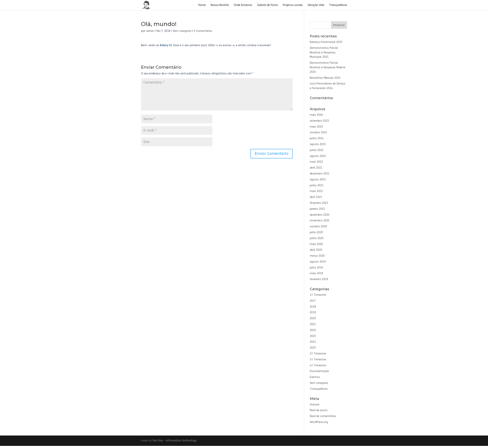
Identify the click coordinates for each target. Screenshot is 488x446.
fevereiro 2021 (319, 203)
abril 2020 (316, 250)
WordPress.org (319, 422)
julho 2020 (316, 232)
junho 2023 (316, 150)
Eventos (315, 377)
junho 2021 (316, 185)
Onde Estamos (243, 5)
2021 (313, 324)
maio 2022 (316, 161)
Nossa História (220, 5)
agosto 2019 (318, 261)
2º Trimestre (318, 353)
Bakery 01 (166, 45)
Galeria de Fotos (267, 5)
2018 (313, 306)
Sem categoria (182, 31)
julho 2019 (316, 267)
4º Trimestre (318, 365)
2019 (313, 312)
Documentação (319, 371)
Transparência (338, 5)
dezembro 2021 (319, 173)
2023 (313, 336)
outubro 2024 (318, 132)
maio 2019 (316, 273)
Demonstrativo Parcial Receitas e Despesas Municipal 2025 (324, 52)
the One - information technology (174, 440)
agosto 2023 (318, 144)
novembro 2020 (319, 220)
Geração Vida (316, 5)
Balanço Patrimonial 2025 (326, 42)
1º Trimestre (318, 295)
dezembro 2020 (319, 214)
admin (150, 31)
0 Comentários (203, 31)
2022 (313, 330)
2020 (313, 318)
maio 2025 (316, 126)
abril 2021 (316, 197)
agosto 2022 (318, 156)
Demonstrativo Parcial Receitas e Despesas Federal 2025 (327, 67)
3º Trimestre (318, 359)
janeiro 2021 (317, 209)
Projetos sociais (293, 5)
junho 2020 (316, 238)
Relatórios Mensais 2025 (325, 78)
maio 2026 (316, 115)
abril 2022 (316, 167)
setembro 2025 (319, 120)
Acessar (314, 404)
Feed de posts (318, 410)
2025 (313, 347)
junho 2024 (316, 138)
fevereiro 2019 (319, 279)
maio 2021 (316, 191)
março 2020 (317, 255)
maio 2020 (316, 244)
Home (202, 5)
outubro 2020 (318, 226)
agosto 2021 (318, 179)
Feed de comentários (323, 416)
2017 (313, 300)
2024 (313, 341)
